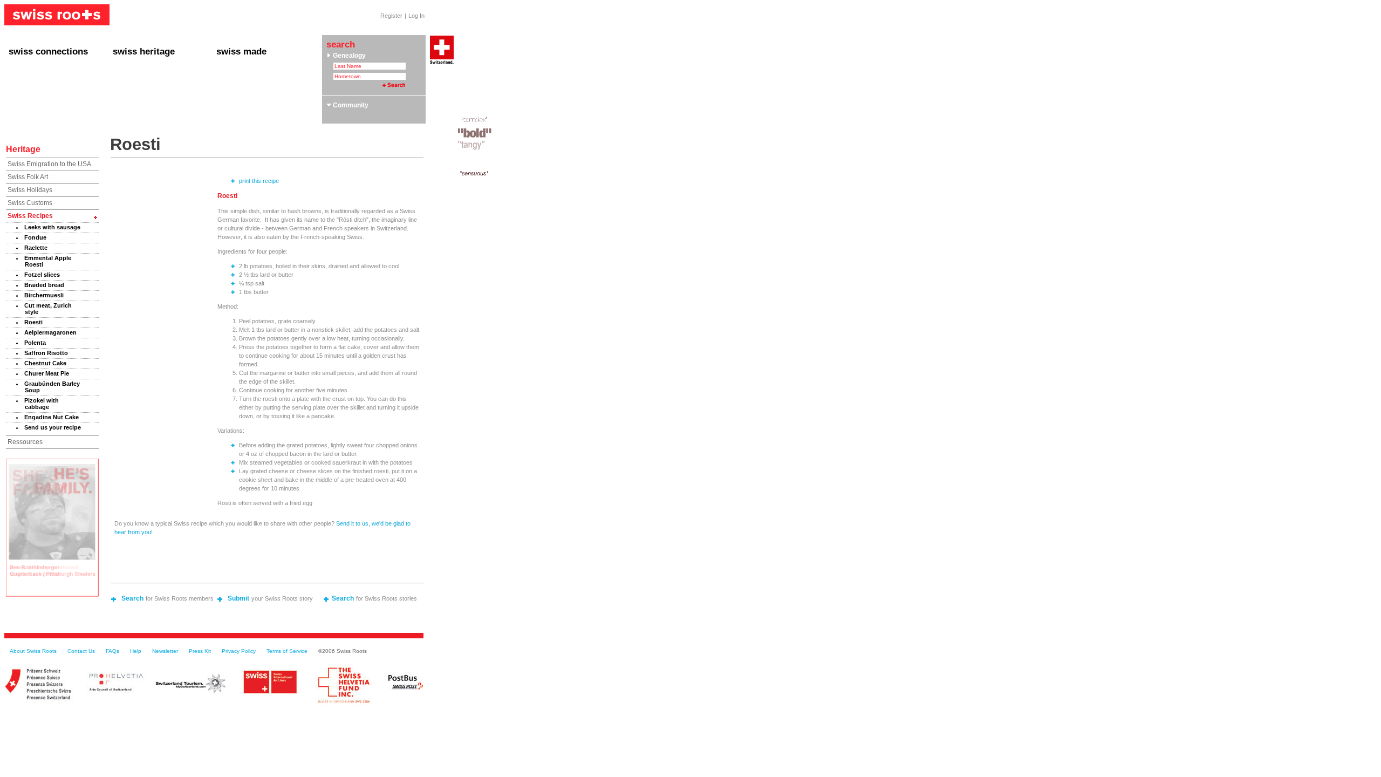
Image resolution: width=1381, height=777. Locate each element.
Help (135, 651)
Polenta (35, 342)
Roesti (33, 322)
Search (132, 598)
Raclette (35, 247)
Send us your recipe (52, 427)
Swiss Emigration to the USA (49, 164)
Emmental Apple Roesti (47, 261)
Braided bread (44, 285)
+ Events (22, 99)
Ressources (25, 442)
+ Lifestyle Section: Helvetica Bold (269, 79)
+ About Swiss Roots (248, 89)
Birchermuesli (44, 295)
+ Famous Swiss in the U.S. (50, 108)
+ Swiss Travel (135, 108)
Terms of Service (286, 651)
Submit (238, 598)
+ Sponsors (233, 99)
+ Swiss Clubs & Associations (262, 69)
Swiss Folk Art (28, 177)
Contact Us (81, 651)
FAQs (112, 651)
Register (391, 15)
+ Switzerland (133, 99)
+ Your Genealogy (140, 69)
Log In (416, 15)
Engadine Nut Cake (51, 417)
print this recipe (259, 181)
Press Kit (200, 651)
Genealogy (348, 55)
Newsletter (165, 651)
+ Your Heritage (136, 79)
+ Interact (23, 69)
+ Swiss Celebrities (142, 89)
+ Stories (22, 89)
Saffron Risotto (46, 353)
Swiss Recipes (30, 216)
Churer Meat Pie (46, 373)
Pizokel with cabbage (41, 403)
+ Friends (23, 79)
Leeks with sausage (52, 227)
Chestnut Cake (45, 363)
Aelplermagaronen (50, 332)
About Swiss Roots (33, 651)
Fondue (35, 237)
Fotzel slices (42, 274)
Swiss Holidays (30, 190)
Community (349, 105)
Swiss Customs (30, 203)
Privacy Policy (239, 651)
